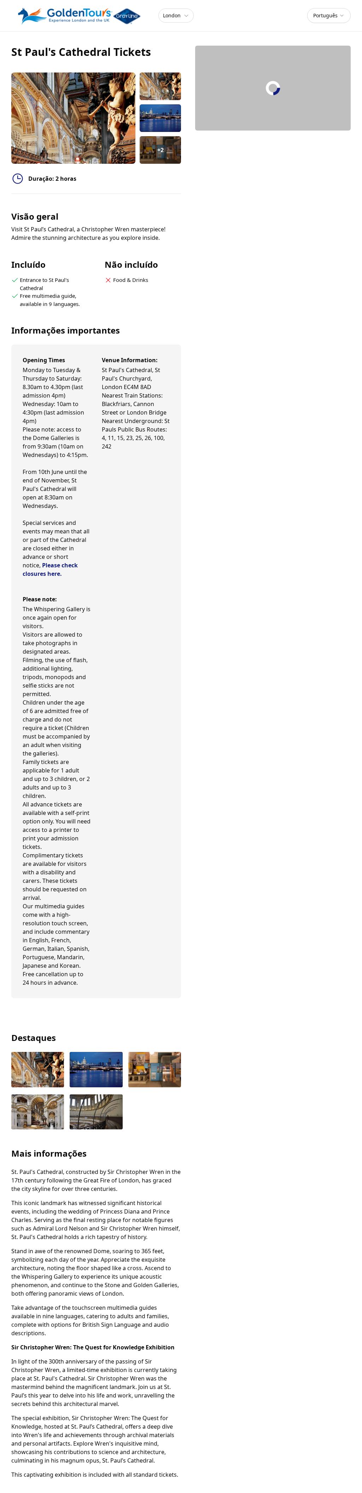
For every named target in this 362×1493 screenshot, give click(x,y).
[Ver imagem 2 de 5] (96, 1070)
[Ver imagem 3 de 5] (154, 1070)
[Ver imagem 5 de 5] (96, 1112)
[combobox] (329, 15)
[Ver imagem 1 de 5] (37, 1070)
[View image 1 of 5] (160, 86)
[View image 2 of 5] (160, 118)
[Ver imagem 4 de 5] (37, 1112)
